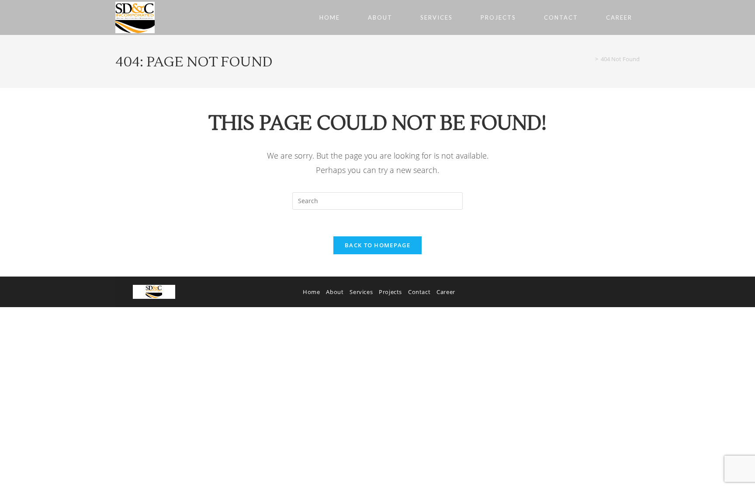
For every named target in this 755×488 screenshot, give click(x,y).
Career (445, 292)
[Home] (590, 59)
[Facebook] (587, 292)
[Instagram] (611, 292)
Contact (419, 292)
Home (311, 292)
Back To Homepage (377, 245)
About (334, 292)
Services (361, 292)
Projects (390, 292)
